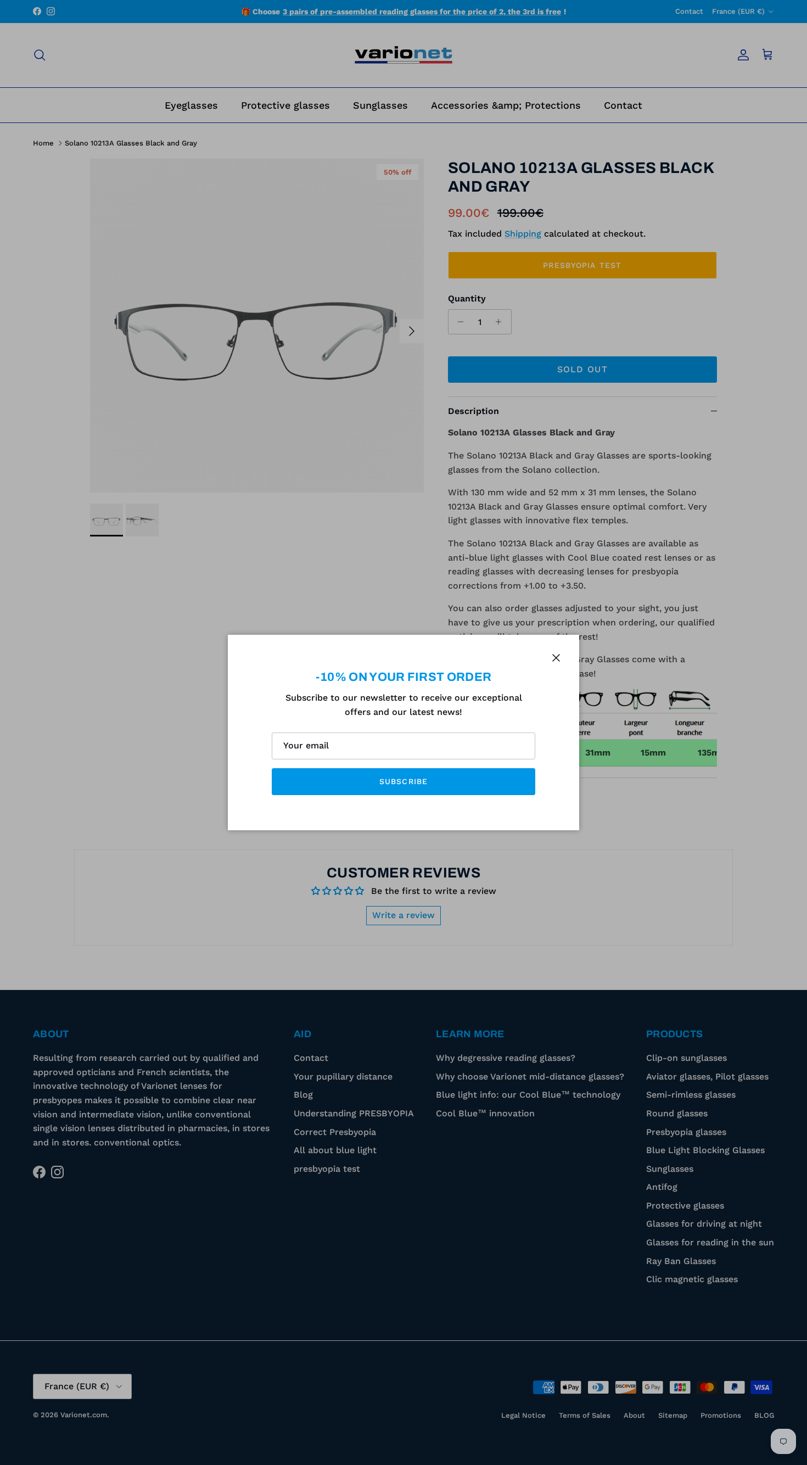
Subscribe (403, 781)
